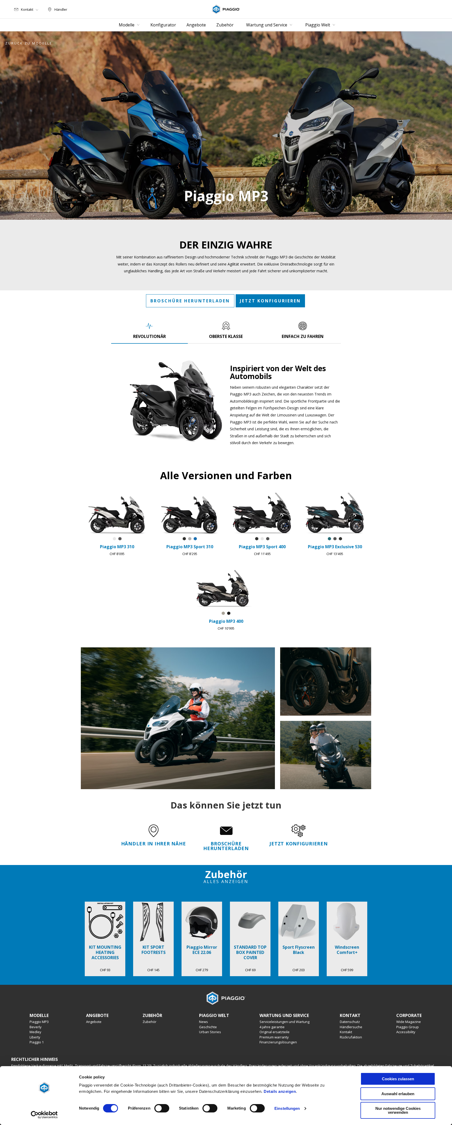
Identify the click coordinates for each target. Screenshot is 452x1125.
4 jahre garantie (272, 1027)
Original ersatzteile (274, 1032)
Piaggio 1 (37, 1042)
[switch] (161, 1108)
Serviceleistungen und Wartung (284, 1021)
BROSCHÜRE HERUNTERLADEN (190, 301)
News (203, 1021)
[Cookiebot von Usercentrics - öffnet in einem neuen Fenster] (44, 1115)
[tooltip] (114, 539)
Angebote (93, 1021)
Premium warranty (274, 1037)
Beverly (36, 1027)
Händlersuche (351, 1027)
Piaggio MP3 (39, 1021)
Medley (35, 1032)
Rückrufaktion (351, 1037)
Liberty (35, 1037)
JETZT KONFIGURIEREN (270, 301)
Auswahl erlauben (397, 1094)
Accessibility (405, 1032)
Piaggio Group (407, 1027)
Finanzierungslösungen (278, 1042)
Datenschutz (350, 1021)
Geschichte (208, 1027)
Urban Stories (210, 1032)
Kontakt (346, 1032)
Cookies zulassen (398, 1079)
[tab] (149, 330)
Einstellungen (287, 1108)
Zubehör (149, 1021)
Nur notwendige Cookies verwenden (398, 1110)
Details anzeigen (280, 1091)
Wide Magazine (408, 1021)
